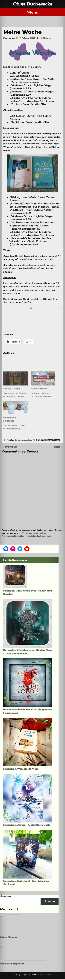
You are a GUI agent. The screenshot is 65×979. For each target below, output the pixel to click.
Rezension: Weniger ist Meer (20, 768)
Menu (32, 12)
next (58, 446)
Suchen (5, 896)
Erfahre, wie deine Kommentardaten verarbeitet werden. (27, 534)
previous (9, 446)
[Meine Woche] (15, 378)
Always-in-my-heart (12, 963)
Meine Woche (11, 388)
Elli (57, 283)
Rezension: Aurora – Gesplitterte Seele (26, 824)
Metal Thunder (9, 937)
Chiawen (46, 38)
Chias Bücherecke (32, 3)
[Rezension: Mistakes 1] (15, 408)
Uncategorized (25, 440)
